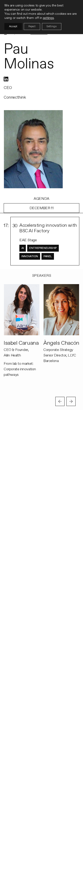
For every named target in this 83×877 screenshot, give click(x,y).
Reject (32, 26)
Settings (52, 26)
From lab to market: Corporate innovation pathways (20, 369)
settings (48, 18)
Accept (13, 26)
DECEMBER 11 (42, 208)
